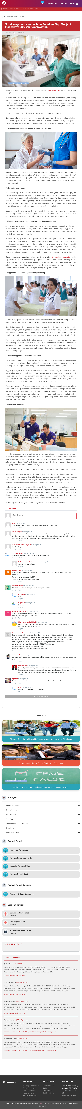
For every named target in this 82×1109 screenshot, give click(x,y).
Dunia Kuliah (14, 8)
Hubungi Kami (28, 1093)
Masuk (64, 3)
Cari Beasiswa (48, 1093)
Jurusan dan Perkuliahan (29, 8)
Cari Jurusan (47, 1090)
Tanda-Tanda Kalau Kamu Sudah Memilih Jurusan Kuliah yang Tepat (41, 787)
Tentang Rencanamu (31, 1086)
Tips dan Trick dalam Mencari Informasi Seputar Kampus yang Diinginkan (41, 739)
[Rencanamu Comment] (41, 604)
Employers (52, 3)
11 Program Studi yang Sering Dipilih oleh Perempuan (41, 763)
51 (73, 32)
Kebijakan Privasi (30, 1095)
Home (5, 8)
